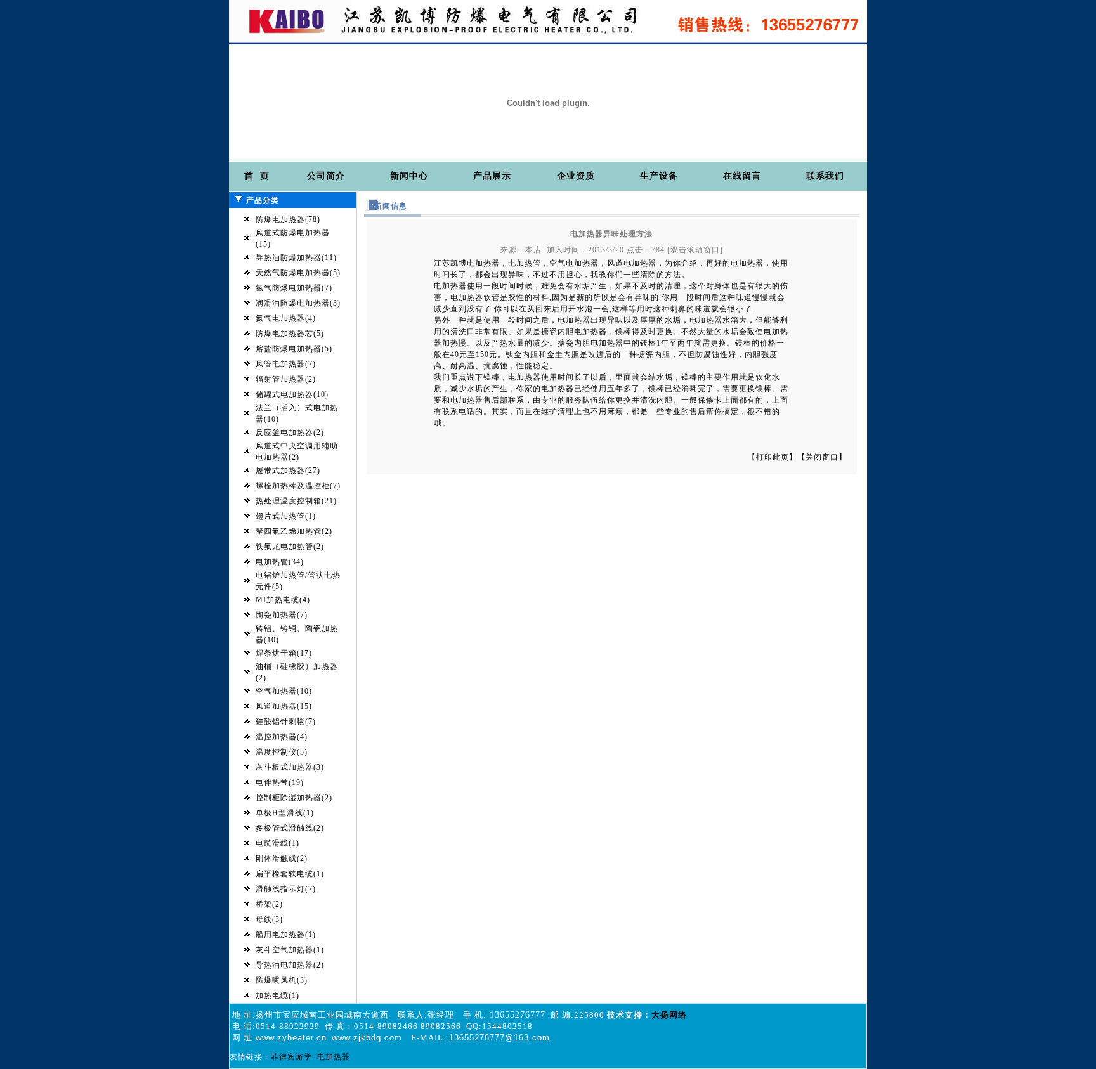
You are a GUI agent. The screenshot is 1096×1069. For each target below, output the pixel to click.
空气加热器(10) (284, 691)
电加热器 (483, 263)
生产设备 (659, 176)
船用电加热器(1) (286, 934)
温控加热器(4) (282, 736)
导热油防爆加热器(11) (296, 257)
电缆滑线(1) (277, 843)
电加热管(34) (280, 561)
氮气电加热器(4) (286, 318)
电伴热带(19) (280, 782)
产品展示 (492, 176)
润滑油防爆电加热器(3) (298, 303)
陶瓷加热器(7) (282, 615)
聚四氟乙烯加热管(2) (294, 531)
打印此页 (772, 457)
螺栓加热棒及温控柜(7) (298, 485)
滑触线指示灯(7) (286, 888)
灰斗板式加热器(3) (290, 767)
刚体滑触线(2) (282, 858)
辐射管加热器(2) (286, 379)
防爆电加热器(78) (288, 219)
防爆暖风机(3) (282, 980)
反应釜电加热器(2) (290, 432)
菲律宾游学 (291, 1057)
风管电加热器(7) (286, 364)
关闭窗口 (822, 457)
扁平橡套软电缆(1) (290, 873)
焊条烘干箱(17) (284, 653)
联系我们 (825, 176)
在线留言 (742, 176)
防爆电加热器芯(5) (290, 333)
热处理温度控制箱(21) (296, 500)
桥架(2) (269, 904)
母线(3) (269, 919)
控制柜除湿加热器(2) (294, 797)
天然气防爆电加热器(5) (298, 272)
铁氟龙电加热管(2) (290, 546)
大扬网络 (669, 1015)
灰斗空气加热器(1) (290, 949)
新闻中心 (409, 176)
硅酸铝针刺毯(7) (286, 721)
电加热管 (524, 263)
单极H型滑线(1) (285, 812)
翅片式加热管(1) (286, 516)
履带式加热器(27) (288, 470)
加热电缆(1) (277, 995)
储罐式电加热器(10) (292, 394)
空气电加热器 (574, 263)
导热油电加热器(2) (290, 965)
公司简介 (326, 176)
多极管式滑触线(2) (290, 828)
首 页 (257, 176)
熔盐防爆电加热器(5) (294, 348)
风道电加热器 (631, 263)
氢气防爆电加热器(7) (294, 287)
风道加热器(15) (284, 706)
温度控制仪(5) (282, 752)
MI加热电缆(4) (283, 599)
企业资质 (576, 176)
